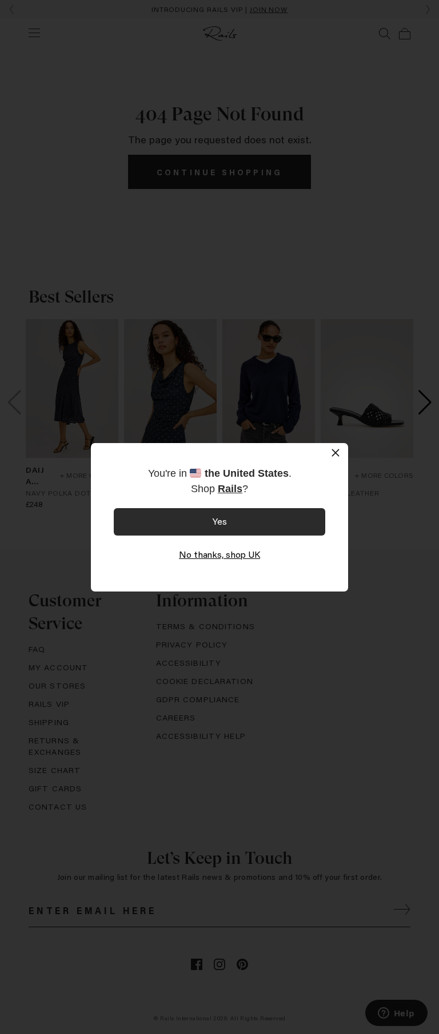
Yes (220, 521)
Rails (230, 488)
